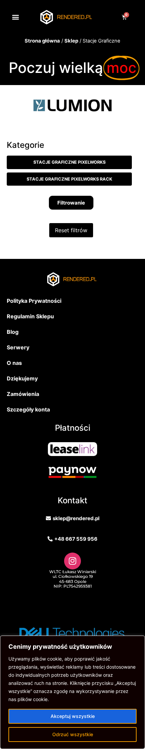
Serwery (18, 347)
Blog (13, 331)
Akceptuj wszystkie (73, 716)
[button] (15, 17)
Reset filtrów (71, 230)
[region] (72, 692)
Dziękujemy (22, 378)
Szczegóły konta (28, 409)
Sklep (71, 41)
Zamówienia (23, 394)
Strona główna (42, 41)
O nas (14, 362)
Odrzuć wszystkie (72, 734)
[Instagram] (72, 561)
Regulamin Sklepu (30, 316)
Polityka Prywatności (34, 300)
